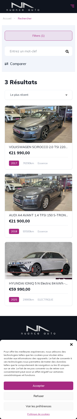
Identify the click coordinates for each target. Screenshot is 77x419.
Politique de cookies (38, 414)
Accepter (38, 386)
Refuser (38, 396)
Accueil (7, 18)
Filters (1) (38, 35)
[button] (71, 344)
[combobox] (38, 95)
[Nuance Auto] (23, 6)
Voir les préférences (38, 406)
